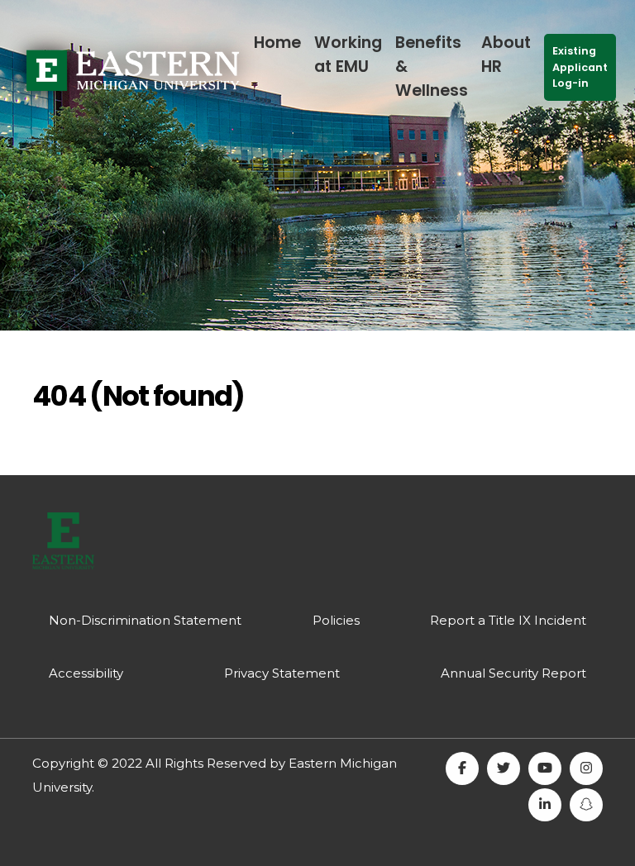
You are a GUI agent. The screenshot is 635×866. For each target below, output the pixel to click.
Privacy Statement (282, 673)
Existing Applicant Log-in (580, 66)
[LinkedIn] (544, 804)
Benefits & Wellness (431, 66)
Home (277, 42)
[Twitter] (503, 768)
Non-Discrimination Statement (145, 620)
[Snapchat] (586, 804)
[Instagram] (586, 768)
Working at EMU (348, 54)
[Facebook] (462, 768)
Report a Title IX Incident (508, 620)
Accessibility (86, 673)
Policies (336, 620)
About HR (506, 54)
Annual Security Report (513, 673)
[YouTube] (544, 768)
